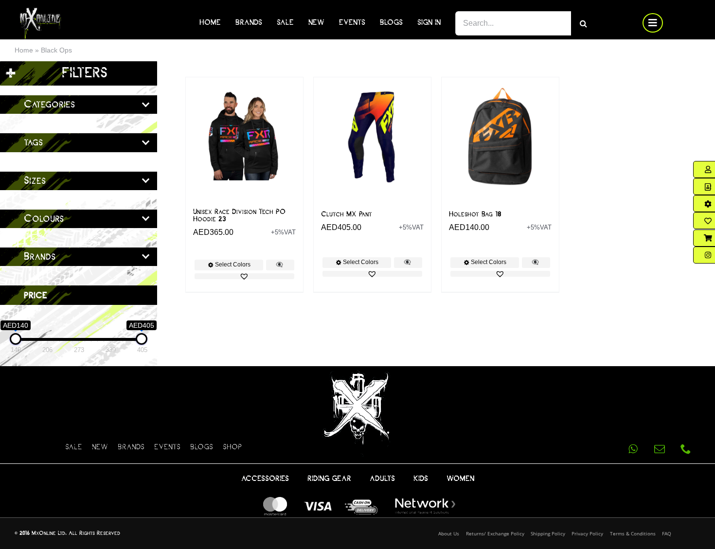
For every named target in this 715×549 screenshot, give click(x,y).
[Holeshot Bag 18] (500, 136)
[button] (244, 276)
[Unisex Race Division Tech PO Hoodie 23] (244, 136)
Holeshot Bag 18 (475, 214)
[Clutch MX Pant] (372, 136)
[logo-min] (40, 11)
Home (24, 50)
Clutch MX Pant (346, 214)
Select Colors (232, 264)
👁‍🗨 (279, 264)
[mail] (659, 449)
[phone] (686, 449)
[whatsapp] (633, 449)
